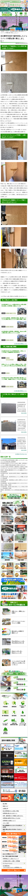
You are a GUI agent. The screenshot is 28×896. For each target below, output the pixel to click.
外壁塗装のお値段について (9, 820)
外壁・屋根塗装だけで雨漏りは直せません (13, 815)
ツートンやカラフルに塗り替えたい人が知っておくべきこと (18, 662)
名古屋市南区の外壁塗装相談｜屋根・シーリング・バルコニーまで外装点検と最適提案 (21, 408)
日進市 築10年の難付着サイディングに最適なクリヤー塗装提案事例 (14, 470)
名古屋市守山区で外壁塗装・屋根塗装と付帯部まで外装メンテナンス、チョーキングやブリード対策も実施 (14, 467)
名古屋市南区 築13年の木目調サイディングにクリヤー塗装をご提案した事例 (14, 484)
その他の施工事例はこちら (20, 343)
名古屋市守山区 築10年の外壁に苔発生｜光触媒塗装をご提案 (14, 474)
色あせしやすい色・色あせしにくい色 (17, 652)
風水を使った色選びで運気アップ (18, 632)
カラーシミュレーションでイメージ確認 (18, 622)
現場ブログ (5, 806)
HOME (2, 31)
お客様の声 (5, 808)
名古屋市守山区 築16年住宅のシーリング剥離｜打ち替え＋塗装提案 (14, 477)
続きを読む (24, 413)
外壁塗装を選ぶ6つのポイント (10, 813)
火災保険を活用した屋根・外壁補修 (11, 861)
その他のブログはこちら (21, 454)
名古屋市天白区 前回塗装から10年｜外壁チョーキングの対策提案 (14, 480)
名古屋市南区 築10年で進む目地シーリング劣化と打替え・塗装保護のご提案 (14, 487)
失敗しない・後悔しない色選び (18, 612)
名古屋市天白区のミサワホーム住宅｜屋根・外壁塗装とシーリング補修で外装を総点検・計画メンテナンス (14, 464)
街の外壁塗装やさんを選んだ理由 (11, 811)
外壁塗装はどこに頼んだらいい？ (11, 858)
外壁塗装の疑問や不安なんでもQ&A (11, 818)
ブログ (7, 31)
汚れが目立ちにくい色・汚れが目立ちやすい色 (18, 642)
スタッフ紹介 (6, 823)
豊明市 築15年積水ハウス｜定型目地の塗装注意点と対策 (14, 490)
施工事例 (5, 803)
